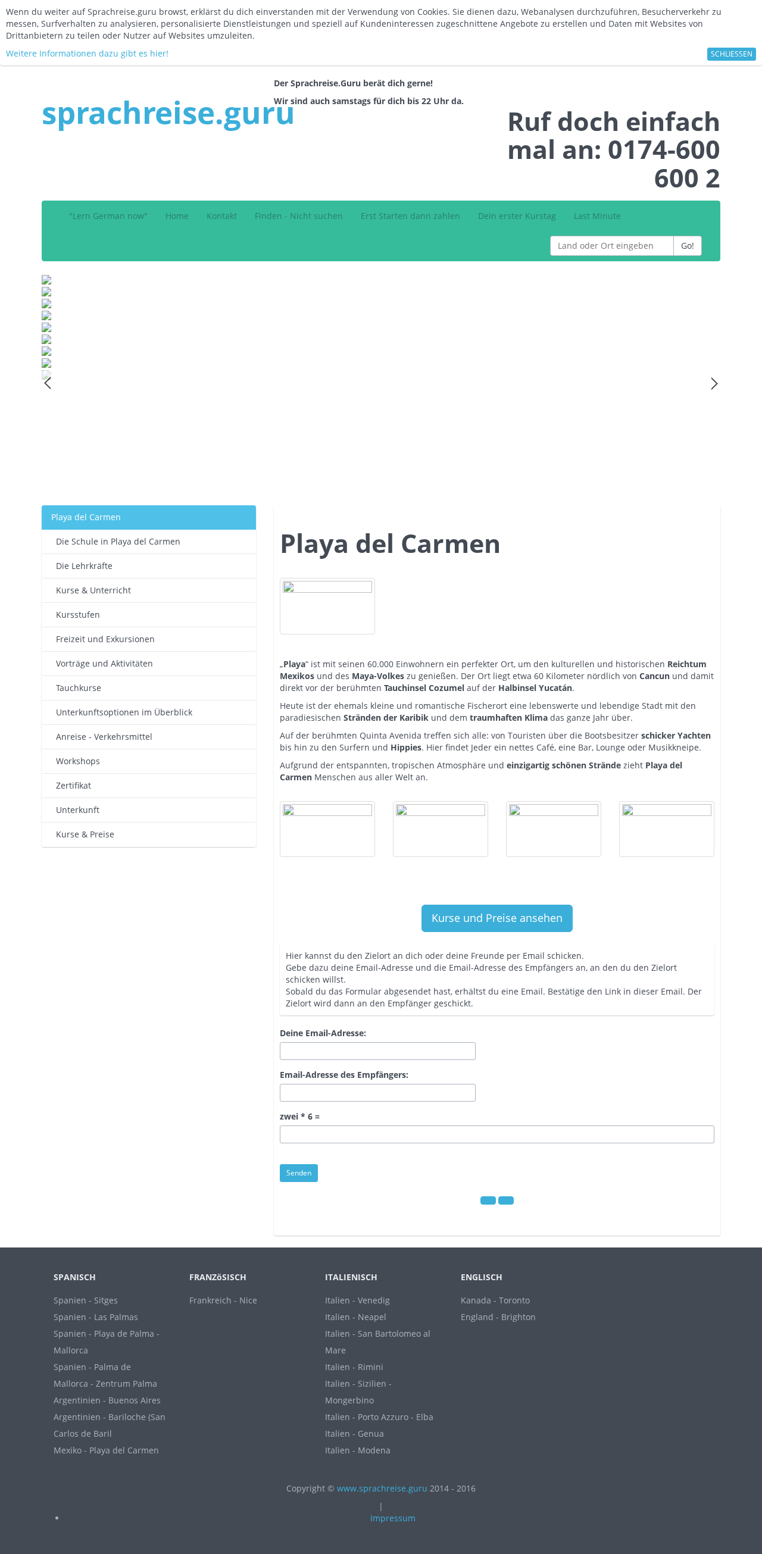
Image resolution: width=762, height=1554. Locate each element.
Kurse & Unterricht (91, 590)
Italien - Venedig (357, 1300)
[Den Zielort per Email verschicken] (506, 1200)
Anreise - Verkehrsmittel (101, 736)
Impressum (393, 1518)
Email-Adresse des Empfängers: (344, 1074)
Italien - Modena (358, 1450)
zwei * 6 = (300, 1116)
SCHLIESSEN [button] (731, 54)
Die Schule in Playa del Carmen (115, 541)
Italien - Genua (354, 1433)
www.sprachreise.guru (382, 1488)
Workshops (75, 761)
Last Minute (597, 215)
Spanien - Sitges (86, 1300)
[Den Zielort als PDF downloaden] (488, 1200)
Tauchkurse (76, 687)
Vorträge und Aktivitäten (102, 663)
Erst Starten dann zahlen (410, 215)
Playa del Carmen (86, 517)
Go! (687, 245)
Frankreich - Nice (223, 1300)
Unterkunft (75, 809)
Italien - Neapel (355, 1316)
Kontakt (222, 215)
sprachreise (168, 112)
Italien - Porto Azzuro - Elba (379, 1416)
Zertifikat (71, 785)
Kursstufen (75, 614)
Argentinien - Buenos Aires (107, 1400)
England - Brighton (498, 1316)
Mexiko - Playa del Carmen (106, 1450)
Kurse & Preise (82, 834)
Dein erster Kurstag (517, 215)
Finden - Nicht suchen (299, 215)
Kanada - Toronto (495, 1300)
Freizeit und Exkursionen (103, 639)
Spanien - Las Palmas (96, 1316)
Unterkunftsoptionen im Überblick (121, 712)
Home (177, 215)
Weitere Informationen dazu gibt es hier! (87, 53)
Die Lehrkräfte (82, 565)
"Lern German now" (108, 215)
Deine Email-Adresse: (323, 1033)
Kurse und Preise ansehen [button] (497, 918)
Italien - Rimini (354, 1366)
